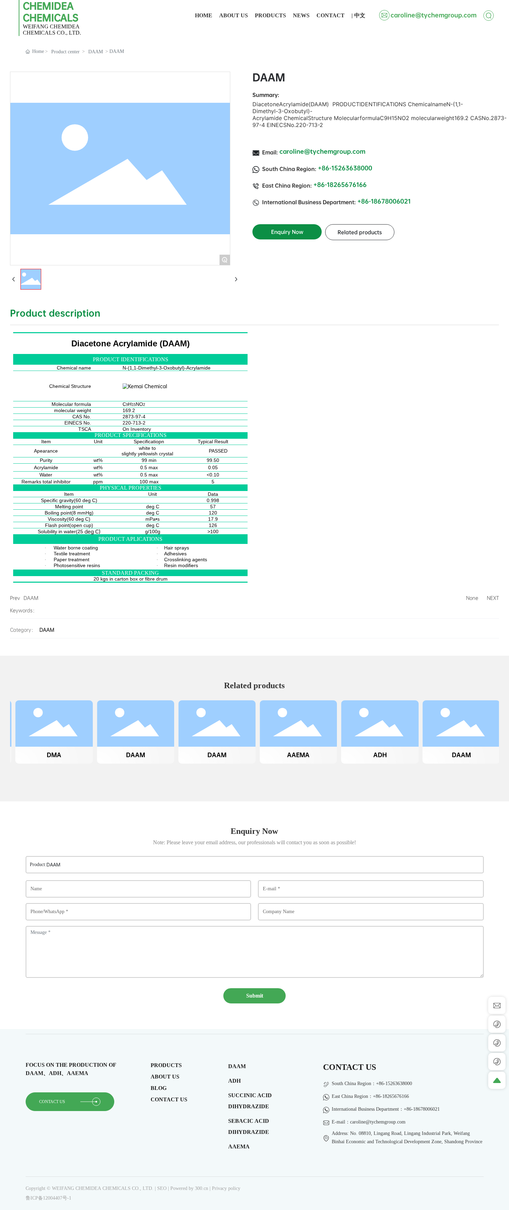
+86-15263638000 (345, 168)
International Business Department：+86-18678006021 (386, 1109)
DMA (51, 754)
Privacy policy (226, 1188)
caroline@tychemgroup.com (433, 15)
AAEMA (295, 754)
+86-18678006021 (384, 201)
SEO (162, 1188)
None (472, 598)
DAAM (95, 51)
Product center (65, 51)
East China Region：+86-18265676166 (370, 1096)
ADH (376, 754)
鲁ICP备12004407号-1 (48, 1198)
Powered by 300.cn (189, 1188)
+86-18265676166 (340, 184)
